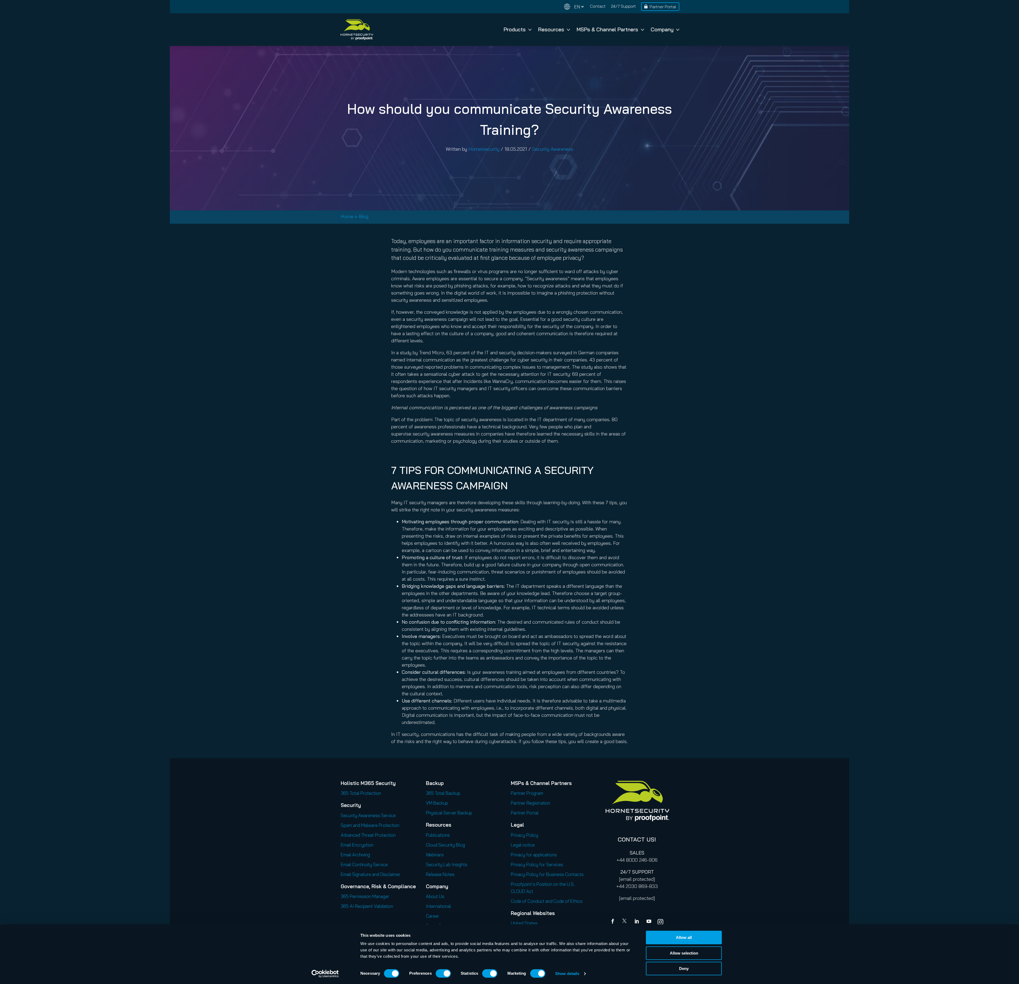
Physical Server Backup (449, 812)
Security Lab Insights (446, 864)
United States (524, 923)
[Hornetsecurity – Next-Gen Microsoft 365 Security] (357, 30)
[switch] (443, 973)
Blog (363, 216)
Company (662, 29)
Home (347, 216)
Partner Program (527, 793)
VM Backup (437, 803)
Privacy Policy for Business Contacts (547, 874)
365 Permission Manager (365, 896)
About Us (435, 896)
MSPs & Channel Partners (607, 29)
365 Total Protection (361, 793)
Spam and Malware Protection (370, 825)
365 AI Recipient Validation (367, 906)
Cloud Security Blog (445, 845)
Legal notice (523, 845)
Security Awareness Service (368, 815)
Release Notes (440, 874)
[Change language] (574, 6)
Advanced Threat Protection (368, 835)
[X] (625, 922)
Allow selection (684, 953)
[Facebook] (614, 922)
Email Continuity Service (364, 864)
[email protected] (637, 879)
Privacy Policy (524, 835)
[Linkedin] (637, 922)
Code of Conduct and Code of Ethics (546, 901)
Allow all (684, 937)
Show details (567, 973)
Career (432, 916)
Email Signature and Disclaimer (370, 874)
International (438, 906)
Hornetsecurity (483, 149)
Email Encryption (357, 845)
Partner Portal (663, 6)
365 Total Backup (443, 793)
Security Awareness (552, 149)
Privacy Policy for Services (537, 864)
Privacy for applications (534, 854)
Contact (598, 6)
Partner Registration (530, 803)
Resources (551, 29)
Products (515, 29)
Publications (438, 835)
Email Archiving (355, 854)
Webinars (435, 854)
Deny (684, 968)
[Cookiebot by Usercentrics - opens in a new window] (325, 974)
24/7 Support (623, 6)
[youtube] (649, 922)
